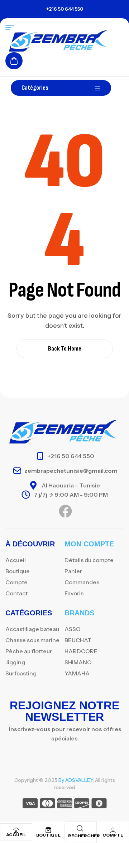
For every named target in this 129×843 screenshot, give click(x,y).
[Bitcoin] (99, 804)
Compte (112, 835)
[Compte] (113, 830)
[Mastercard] (47, 804)
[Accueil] (16, 830)
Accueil (16, 834)
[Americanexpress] (64, 804)
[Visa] (30, 804)
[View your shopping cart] (14, 60)
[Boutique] (48, 830)
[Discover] (82, 804)
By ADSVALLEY (75, 780)
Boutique (48, 835)
